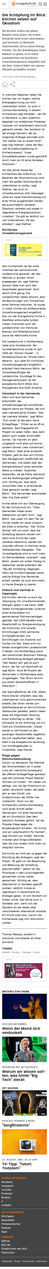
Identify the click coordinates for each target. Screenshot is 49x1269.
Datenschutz (28, 1261)
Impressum (41, 1261)
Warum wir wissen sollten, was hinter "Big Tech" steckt (24, 1076)
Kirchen (16, 952)
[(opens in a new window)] (23, 250)
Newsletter (7, 1220)
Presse (17, 1261)
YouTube (6, 1189)
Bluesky (6, 1197)
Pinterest (6, 1193)
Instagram (7, 1185)
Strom (37, 952)
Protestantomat (10, 1223)
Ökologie (26, 952)
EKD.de (5, 1244)
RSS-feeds (7, 1216)
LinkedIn (6, 1205)
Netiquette (7, 1261)
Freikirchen (8, 1252)
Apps (4, 1231)
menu (4, 4)
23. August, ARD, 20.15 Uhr (19, 1159)
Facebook (7, 1182)
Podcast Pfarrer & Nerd (18, 1121)
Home (5, 84)
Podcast (6, 1227)
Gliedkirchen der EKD (14, 1248)
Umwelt (5, 952)
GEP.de (5, 1241)
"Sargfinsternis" (16, 1125)
